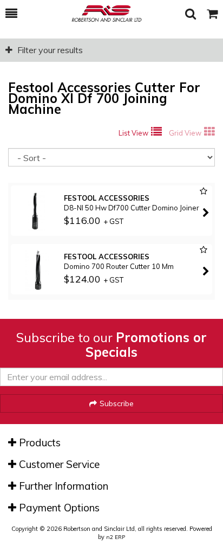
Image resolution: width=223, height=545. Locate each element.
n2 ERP (115, 537)
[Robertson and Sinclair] (101, 13)
